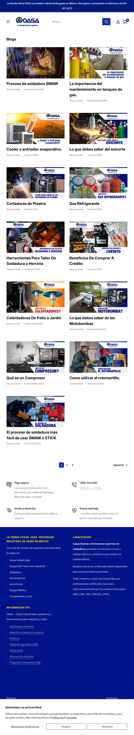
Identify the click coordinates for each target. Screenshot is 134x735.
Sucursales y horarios (21, 626)
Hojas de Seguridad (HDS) (24, 644)
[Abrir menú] (8, 21)
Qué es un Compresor (26, 378)
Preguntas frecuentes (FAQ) (25, 663)
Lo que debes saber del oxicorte (97, 149)
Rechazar (107, 727)
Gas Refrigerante (84, 203)
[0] (125, 22)
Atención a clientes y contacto (26, 633)
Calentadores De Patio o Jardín (34, 318)
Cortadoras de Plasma (26, 203)
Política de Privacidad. (64, 718)
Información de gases (21, 656)
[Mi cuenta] (118, 21)
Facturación (16, 650)
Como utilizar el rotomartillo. (94, 378)
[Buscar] (106, 21)
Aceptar (66, 727)
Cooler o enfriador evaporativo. (34, 149)
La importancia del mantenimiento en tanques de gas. (95, 89)
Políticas (14, 639)
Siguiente (118, 465)
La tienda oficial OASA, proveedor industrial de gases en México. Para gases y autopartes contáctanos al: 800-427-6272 (67, 6)
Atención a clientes (90, 488)
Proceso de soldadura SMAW (32, 83)
